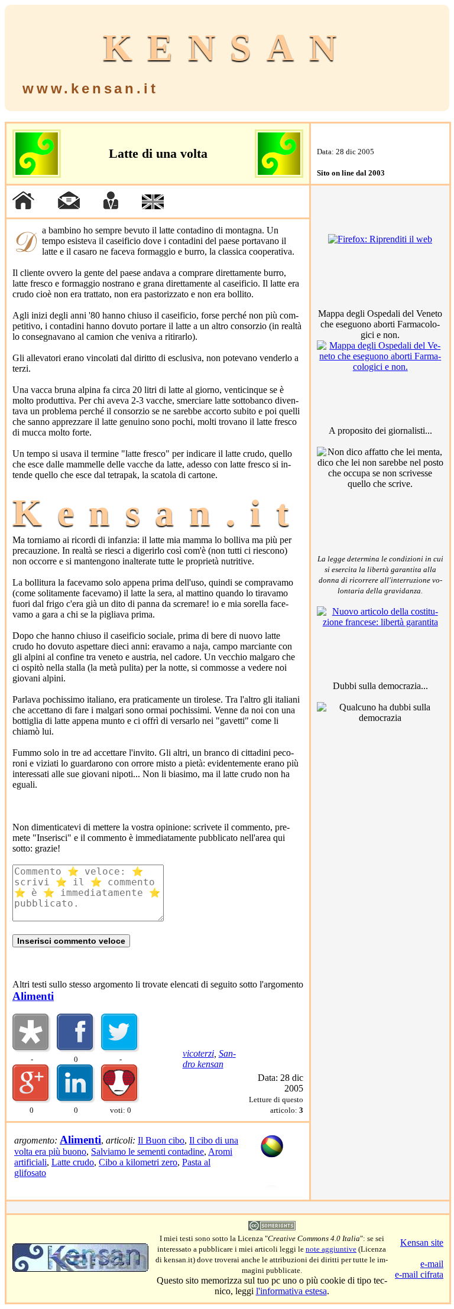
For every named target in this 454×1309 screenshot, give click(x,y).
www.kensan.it (90, 88)
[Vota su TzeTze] (120, 1100)
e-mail (431, 1264)
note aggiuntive (331, 1249)
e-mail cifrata (419, 1274)
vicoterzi (198, 1053)
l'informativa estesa (291, 1291)
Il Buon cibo (161, 1140)
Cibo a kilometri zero (138, 1162)
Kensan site (421, 1242)
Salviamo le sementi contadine (147, 1151)
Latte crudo (72, 1162)
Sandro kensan (209, 1058)
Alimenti (33, 996)
